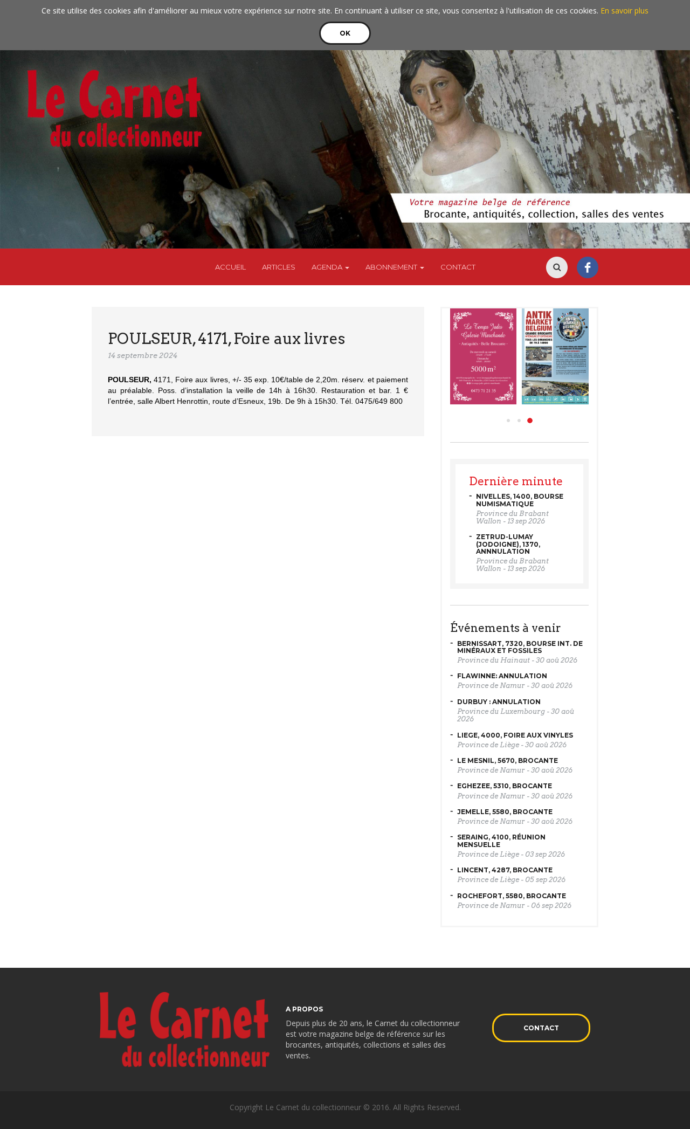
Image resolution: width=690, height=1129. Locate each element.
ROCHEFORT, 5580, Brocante (511, 896)
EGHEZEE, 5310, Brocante (504, 786)
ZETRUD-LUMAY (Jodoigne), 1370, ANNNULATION (508, 544)
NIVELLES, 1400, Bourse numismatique (519, 499)
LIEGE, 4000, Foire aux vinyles (515, 735)
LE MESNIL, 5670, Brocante (507, 760)
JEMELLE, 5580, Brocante (505, 812)
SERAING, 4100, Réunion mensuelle (501, 840)
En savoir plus (624, 10)
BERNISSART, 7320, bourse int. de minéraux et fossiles (520, 647)
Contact (457, 267)
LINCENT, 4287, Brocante (505, 870)
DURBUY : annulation (499, 702)
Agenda (328, 267)
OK (345, 33)
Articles (278, 267)
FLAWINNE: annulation (502, 676)
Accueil (230, 267)
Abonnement (392, 267)
